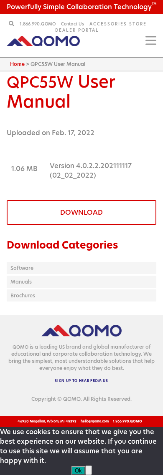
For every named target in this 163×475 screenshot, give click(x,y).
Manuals (21, 281)
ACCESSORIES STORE (118, 24)
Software (21, 267)
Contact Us (72, 24)
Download (81, 212)
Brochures (22, 295)
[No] (88, 470)
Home (17, 64)
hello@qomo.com (95, 421)
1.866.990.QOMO (38, 24)
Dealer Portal (77, 30)
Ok (78, 470)
